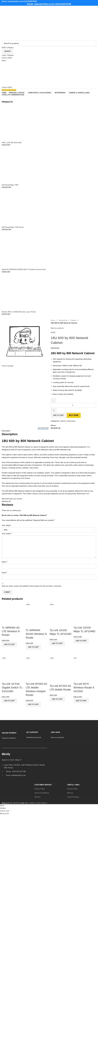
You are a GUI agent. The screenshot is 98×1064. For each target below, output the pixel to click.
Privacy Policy (39, 789)
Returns (37, 797)
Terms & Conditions (41, 793)
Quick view (5, 650)
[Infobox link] (12, 733)
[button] (9, 644)
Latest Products (73, 797)
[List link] (24, 765)
